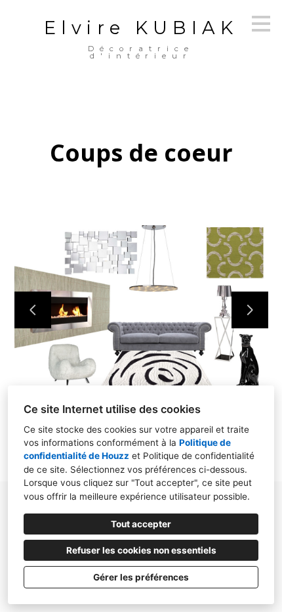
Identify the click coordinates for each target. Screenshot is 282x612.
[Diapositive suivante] (250, 310)
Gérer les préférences (141, 577)
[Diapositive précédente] (32, 310)
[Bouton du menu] (261, 24)
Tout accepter (141, 524)
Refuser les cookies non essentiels (141, 550)
